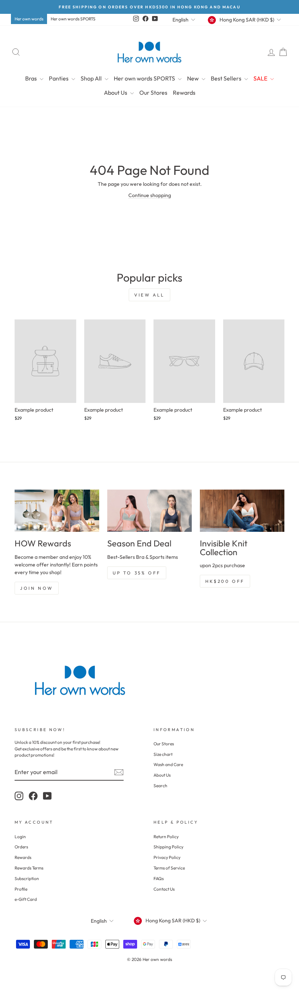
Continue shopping (149, 195)
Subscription (27, 878)
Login (20, 836)
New (193, 78)
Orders (21, 846)
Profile (21, 889)
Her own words (29, 18)
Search (160, 785)
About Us (116, 92)
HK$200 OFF (225, 581)
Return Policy (166, 836)
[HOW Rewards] (57, 511)
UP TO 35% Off (137, 573)
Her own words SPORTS (73, 18)
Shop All (92, 78)
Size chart (163, 754)
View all (149, 295)
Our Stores (153, 92)
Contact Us (164, 889)
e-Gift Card (26, 899)
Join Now (36, 588)
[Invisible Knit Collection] (242, 511)
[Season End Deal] (149, 511)
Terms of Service (169, 868)
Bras (31, 78)
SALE (260, 78)
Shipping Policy (168, 846)
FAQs (159, 878)
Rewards (184, 92)
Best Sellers (226, 78)
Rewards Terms (29, 868)
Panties (59, 78)
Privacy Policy (167, 857)
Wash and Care (168, 764)
